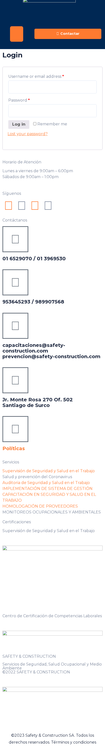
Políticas (13, 448)
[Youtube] (35, 205)
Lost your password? (28, 133)
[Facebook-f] (8, 205)
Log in (18, 124)
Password (19, 100)
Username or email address (36, 76)
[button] (16, 34)
